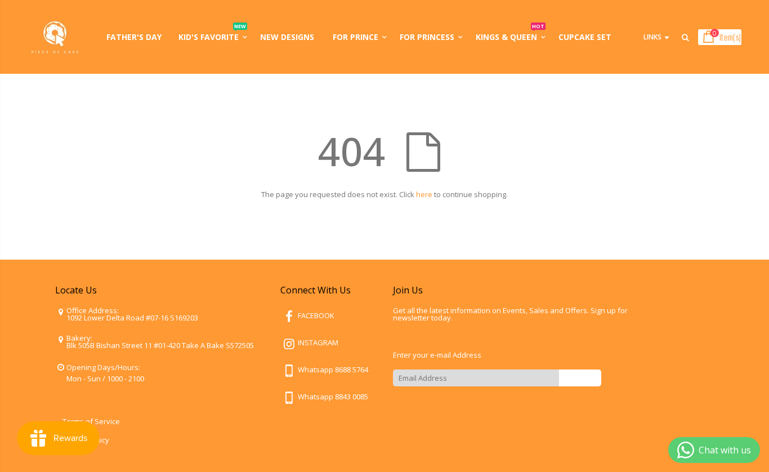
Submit (580, 377)
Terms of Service (91, 421)
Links (652, 37)
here (424, 194)
